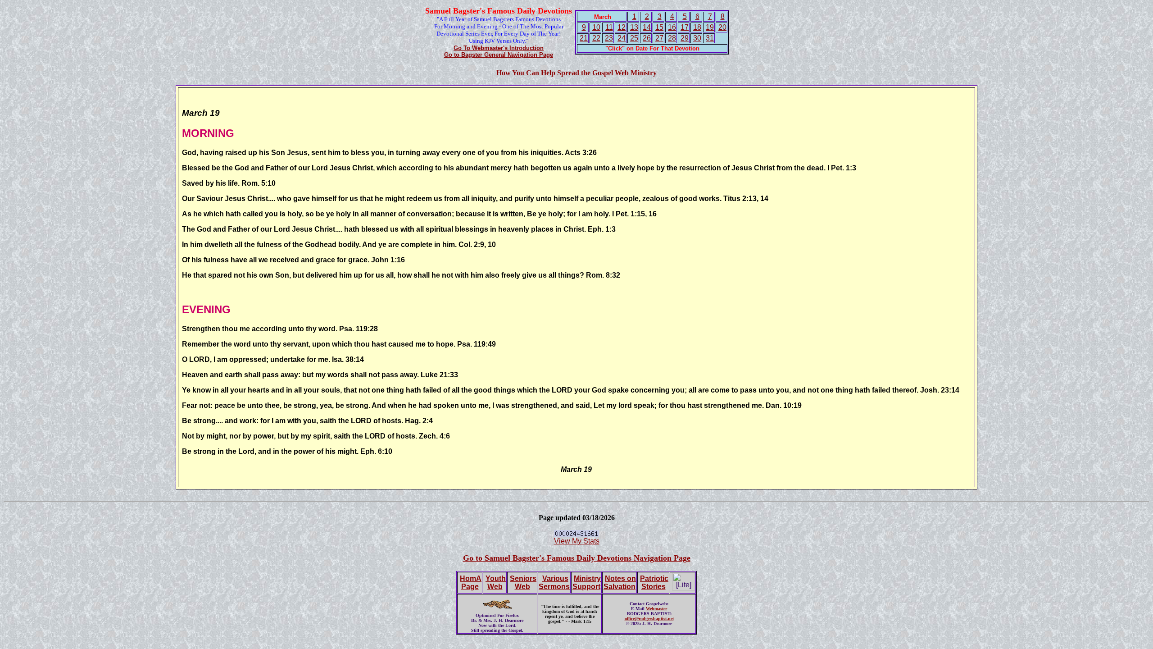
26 (647, 38)
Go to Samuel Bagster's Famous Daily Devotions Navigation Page (576, 557)
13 (634, 27)
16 (672, 27)
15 (659, 27)
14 (647, 27)
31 (710, 38)
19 (710, 27)
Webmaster (656, 608)
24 (621, 38)
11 (609, 27)
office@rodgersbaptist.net (649, 618)
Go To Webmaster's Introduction (499, 48)
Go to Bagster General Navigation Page (498, 54)
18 (697, 27)
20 (722, 27)
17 (685, 27)
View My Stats (576, 541)
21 (584, 38)
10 (596, 27)
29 (685, 38)
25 (634, 38)
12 (621, 27)
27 (659, 38)
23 (609, 38)
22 (596, 38)
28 (672, 38)
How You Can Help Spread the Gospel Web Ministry (576, 73)
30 (697, 38)
